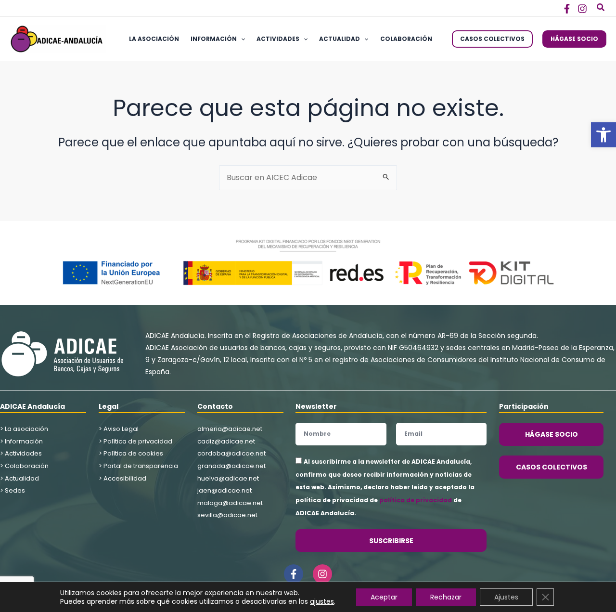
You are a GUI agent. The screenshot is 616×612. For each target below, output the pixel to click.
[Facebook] (567, 8)
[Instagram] (582, 8)
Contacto (215, 406)
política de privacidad (415, 500)
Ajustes (506, 597)
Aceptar (384, 597)
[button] (603, 134)
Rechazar (446, 597)
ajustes (322, 601)
